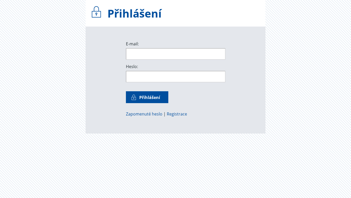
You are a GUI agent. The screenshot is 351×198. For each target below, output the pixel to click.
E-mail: (132, 44)
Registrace (177, 114)
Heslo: (132, 66)
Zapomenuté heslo (144, 114)
